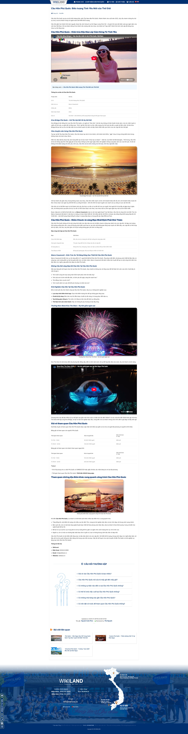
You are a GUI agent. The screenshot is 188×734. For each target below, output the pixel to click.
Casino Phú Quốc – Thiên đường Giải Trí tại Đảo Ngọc (122, 637)
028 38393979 (83, 691)
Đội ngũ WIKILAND (77, 725)
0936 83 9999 (65, 691)
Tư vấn (111, 2)
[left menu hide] (2, 726)
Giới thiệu (121, 2)
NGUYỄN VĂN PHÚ (66, 725)
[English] (138, 2)
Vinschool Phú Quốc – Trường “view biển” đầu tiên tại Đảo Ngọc (77, 649)
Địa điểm (61, 13)
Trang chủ (80, 2)
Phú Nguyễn (108, 621)
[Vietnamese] (136, 2)
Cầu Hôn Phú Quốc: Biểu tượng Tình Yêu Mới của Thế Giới (81, 87)
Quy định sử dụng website (114, 725)
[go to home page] (2, 695)
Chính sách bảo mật (101, 725)
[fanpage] (2, 716)
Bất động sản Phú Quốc (95, 2)
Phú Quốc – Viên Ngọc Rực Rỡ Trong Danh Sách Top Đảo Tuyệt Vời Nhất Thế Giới (77, 637)
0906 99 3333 (65, 694)
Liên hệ (131, 2)
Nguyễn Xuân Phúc (87, 621)
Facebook (67, 706)
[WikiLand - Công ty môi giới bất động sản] (58, 2)
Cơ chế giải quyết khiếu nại (129, 725)
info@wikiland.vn (70, 702)
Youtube (75, 706)
